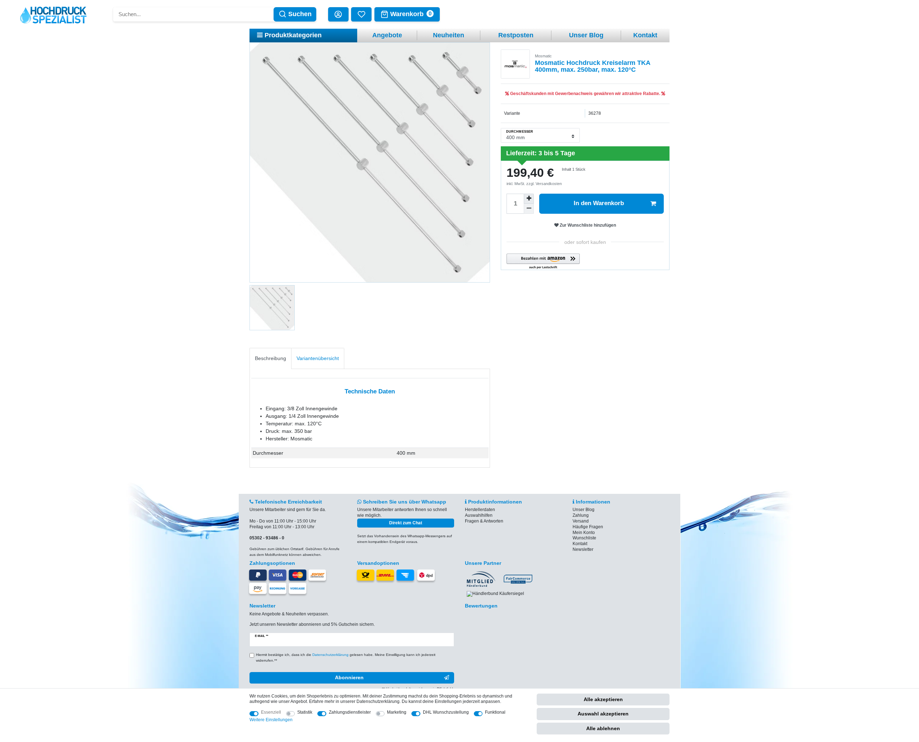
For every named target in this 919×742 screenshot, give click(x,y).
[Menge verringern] (529, 209)
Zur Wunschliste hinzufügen (587, 225)
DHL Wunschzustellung (446, 712)
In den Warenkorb (599, 203)
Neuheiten (448, 35)
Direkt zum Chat (405, 522)
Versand (581, 521)
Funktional (495, 712)
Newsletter (583, 549)
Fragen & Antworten (484, 521)
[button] (543, 262)
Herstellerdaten (480, 509)
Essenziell (271, 712)
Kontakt (645, 35)
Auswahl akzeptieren (603, 714)
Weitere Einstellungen (271, 719)
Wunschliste (584, 537)
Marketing (396, 712)
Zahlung (581, 515)
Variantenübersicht (318, 358)
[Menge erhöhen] (529, 199)
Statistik (304, 712)
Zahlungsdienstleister (350, 712)
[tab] (270, 358)
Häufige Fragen (588, 526)
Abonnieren (349, 677)
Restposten (515, 35)
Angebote (387, 35)
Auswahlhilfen (479, 515)
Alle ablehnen (603, 728)
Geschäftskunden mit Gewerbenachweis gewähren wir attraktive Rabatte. (585, 93)
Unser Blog (586, 35)
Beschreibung (270, 358)
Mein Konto (584, 532)
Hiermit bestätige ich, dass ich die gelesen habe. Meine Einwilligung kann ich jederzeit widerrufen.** (345, 657)
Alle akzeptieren (603, 699)
